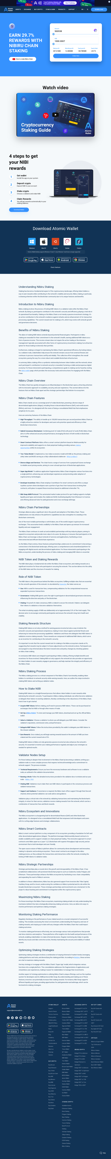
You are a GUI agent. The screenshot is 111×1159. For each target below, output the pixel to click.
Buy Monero (51, 1079)
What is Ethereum (96, 1056)
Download (99, 9)
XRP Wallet (65, 1037)
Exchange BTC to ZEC (81, 1043)
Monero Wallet (66, 1011)
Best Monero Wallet (96, 1067)
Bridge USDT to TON (80, 1079)
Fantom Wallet (66, 1040)
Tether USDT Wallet (67, 1020)
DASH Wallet (65, 1087)
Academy (51, 1037)
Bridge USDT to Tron (80, 1082)
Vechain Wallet (66, 1081)
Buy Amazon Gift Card (97, 1026)
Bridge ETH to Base (80, 1056)
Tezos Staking (66, 1123)
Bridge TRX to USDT (80, 1085)
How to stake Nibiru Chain (24, 59)
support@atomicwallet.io (14, 1010)
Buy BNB (50, 1082)
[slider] (53, 34)
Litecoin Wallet (66, 1043)
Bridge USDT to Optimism (82, 1070)
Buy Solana (51, 1099)
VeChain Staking (66, 1131)
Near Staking (65, 1117)
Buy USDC (51, 1091)
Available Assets (66, 1105)
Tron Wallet (65, 1061)
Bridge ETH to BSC (80, 1059)
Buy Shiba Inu (52, 1094)
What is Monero (95, 1053)
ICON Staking (65, 1140)
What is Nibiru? (72, 456)
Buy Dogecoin (52, 1088)
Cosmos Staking (66, 1120)
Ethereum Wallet (66, 1017)
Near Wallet (65, 1034)
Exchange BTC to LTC (81, 1031)
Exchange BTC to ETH (81, 1008)
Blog (49, 1034)
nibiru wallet (25, 371)
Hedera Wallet (66, 1063)
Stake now (75, 56)
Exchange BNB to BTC (81, 1020)
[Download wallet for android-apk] (64, 259)
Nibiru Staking (66, 1146)
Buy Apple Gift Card (96, 1029)
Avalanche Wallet (67, 1055)
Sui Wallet (64, 1092)
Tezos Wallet (65, 1049)
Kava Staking (65, 1111)
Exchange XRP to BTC (81, 1017)
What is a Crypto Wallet (97, 1041)
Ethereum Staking (67, 1108)
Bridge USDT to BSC (80, 1073)
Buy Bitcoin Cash (53, 1073)
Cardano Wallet (66, 1023)
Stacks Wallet (66, 1095)
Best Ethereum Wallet (97, 1062)
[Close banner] (109, 2)
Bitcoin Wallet (66, 1008)
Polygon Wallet (66, 1046)
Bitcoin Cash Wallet (67, 1066)
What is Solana (95, 1050)
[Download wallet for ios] (47, 259)
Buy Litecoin (51, 1085)
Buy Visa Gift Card (96, 1031)
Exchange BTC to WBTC (81, 1034)
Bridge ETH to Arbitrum (81, 1053)
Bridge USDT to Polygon (81, 1076)
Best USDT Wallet (96, 1065)
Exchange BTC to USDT (81, 1023)
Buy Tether (51, 1070)
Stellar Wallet (65, 1069)
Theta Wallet (65, 1029)
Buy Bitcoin (51, 1065)
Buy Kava (51, 1102)
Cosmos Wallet (66, 1090)
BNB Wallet (65, 1058)
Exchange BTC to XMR (81, 1014)
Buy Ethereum (52, 1067)
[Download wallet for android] (31, 259)
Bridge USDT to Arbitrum (81, 1067)
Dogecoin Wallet (66, 1031)
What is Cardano (95, 1059)
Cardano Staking (66, 1137)
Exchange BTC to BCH (81, 1040)
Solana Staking (66, 1143)
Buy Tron (50, 1096)
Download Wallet (19, 210)
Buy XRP (50, 1076)
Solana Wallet (66, 1014)
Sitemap (50, 1052)
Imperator (62, 584)
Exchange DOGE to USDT (81, 1037)
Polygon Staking (66, 1114)
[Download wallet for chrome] (80, 259)
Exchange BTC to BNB (81, 1026)
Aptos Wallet (65, 1078)
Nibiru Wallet (31, 713)
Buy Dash (51, 1108)
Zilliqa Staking (66, 1134)
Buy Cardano (52, 1105)
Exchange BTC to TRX (81, 1029)
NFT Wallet (65, 1052)
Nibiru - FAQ (29, 779)
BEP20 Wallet (65, 1075)
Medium (77, 957)
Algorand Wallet (66, 1026)
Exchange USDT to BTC (81, 1011)
